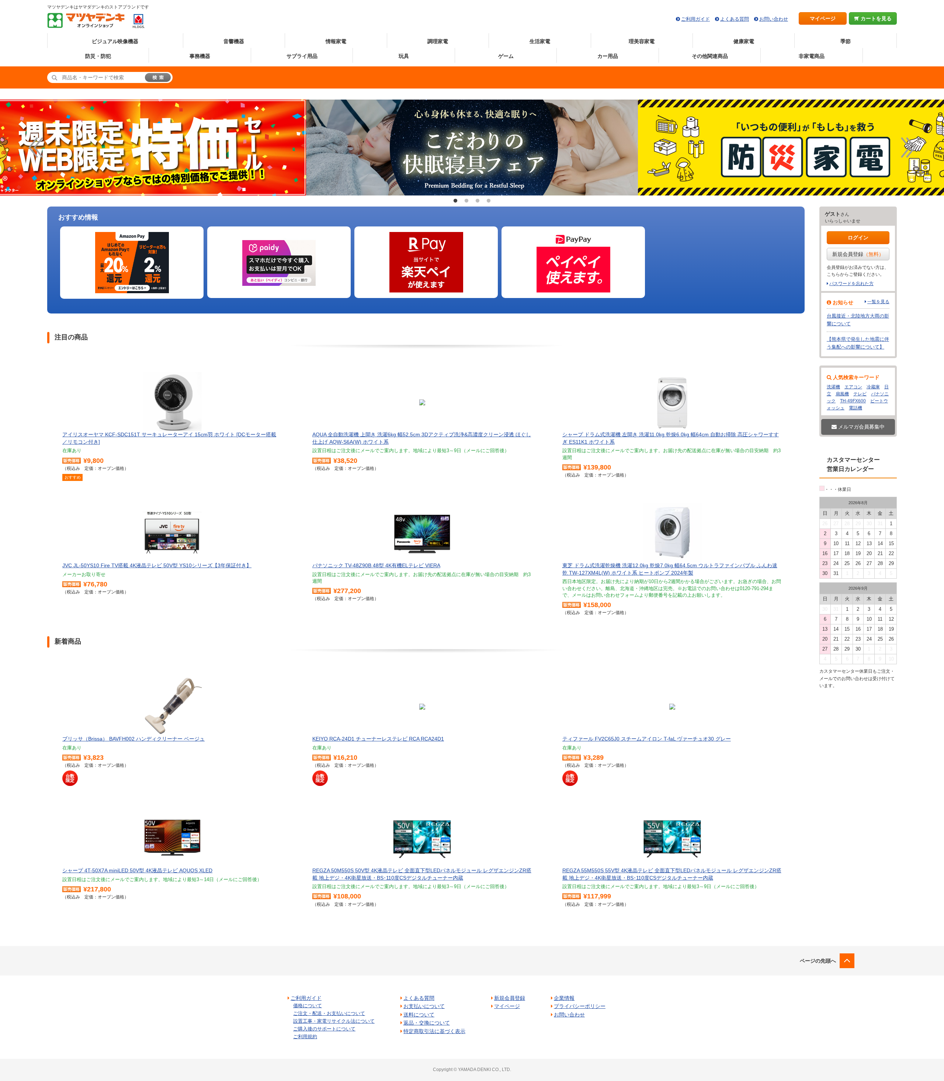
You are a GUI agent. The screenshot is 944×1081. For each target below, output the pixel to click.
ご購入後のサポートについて (324, 1029)
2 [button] (466, 201)
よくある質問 (734, 19)
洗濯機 (833, 386)
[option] (472, 147)
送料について (418, 1015)
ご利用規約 (305, 1036)
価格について (307, 1005)
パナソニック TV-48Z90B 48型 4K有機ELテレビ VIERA (376, 565)
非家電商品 (812, 56)
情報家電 (336, 41)
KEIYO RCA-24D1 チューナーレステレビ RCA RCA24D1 (378, 739)
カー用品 (607, 56)
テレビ (860, 393)
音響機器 (233, 41)
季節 (845, 41)
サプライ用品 (302, 56)
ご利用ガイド (695, 19)
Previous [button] (35, 147)
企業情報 (564, 998)
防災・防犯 (98, 56)
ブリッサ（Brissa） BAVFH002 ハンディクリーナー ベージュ (133, 739)
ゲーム (506, 56)
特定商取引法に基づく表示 (434, 1031)
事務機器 (200, 56)
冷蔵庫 (873, 386)
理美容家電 (642, 41)
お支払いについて (424, 1006)
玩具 (404, 56)
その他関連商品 (710, 56)
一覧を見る (878, 301)
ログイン (858, 237)
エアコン (853, 386)
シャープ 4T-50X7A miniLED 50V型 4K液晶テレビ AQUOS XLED (137, 870)
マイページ (823, 18)
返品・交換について (426, 1023)
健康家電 (743, 41)
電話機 (855, 407)
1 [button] (455, 201)
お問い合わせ (773, 19)
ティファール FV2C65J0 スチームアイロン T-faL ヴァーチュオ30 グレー (646, 739)
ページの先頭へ (818, 961)
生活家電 (540, 41)
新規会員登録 (858, 254)
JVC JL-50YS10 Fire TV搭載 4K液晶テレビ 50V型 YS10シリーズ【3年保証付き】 (156, 565)
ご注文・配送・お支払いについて (329, 1013)
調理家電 (437, 41)
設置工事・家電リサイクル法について (334, 1021)
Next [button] (908, 147)
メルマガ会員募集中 (861, 427)
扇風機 (842, 393)
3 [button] (477, 201)
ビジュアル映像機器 (115, 41)
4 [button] (488, 201)
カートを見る (875, 18)
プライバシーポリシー (579, 1006)
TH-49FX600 (853, 400)
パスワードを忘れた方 (851, 283)
